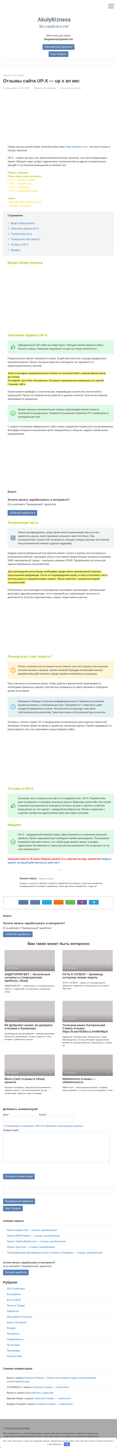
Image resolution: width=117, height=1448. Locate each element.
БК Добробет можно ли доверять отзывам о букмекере (29, 1027)
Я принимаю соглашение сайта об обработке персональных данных (44, 1126)
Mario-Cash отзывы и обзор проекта (25, 1080)
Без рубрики (50, 88)
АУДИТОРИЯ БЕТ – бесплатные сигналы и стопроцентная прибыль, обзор (27, 977)
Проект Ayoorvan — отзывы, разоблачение (31, 1247)
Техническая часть (22, 234)
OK (67, 1444)
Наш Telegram (58, 54)
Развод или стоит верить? (25, 239)
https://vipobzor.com (76, 146)
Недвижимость (15, 1339)
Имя (6, 1114)
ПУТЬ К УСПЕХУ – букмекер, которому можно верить (82, 976)
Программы (13, 1350)
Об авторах (13, 1345)
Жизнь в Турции (16, 1305)
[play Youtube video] (61, 298)
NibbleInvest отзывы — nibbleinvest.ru (79, 1080)
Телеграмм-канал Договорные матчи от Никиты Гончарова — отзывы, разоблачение (55, 1252)
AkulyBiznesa (54, 19)
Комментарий (10, 1130)
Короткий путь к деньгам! (39, 1392)
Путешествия (14, 1356)
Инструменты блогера (19, 1316)
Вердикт (15, 250)
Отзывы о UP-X (19, 244)
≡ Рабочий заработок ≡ (22, 512)
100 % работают (16, 1288)
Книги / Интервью (17, 1322)
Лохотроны (13, 1333)
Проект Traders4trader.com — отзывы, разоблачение (36, 1241)
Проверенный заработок (58, 47)
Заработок (13, 1311)
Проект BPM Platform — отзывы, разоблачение (33, 1235)
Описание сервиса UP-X (25, 228)
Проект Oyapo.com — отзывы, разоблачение (32, 1230)
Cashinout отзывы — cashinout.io (50, 1387)
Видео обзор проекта (23, 223)
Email (43, 1114)
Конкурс (11, 1328)
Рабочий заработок (16, 1272)
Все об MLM (13, 1300)
